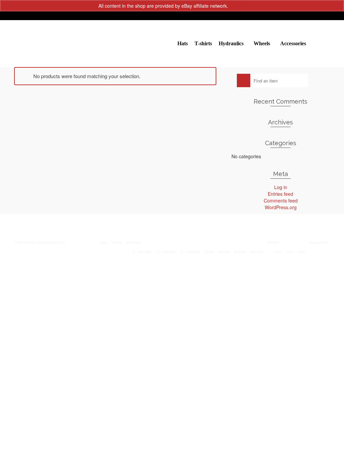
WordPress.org (281, 207)
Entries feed (280, 193)
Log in (280, 187)
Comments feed (281, 200)
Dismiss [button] (237, 5)
